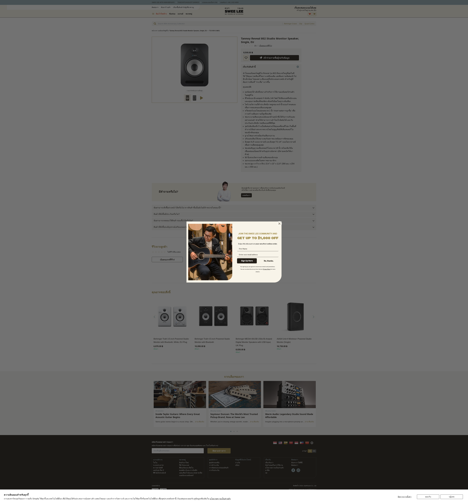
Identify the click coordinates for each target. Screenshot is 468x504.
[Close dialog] (279, 223)
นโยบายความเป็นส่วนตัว (220, 499)
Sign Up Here (247, 261)
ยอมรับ (428, 497)
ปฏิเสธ (451, 497)
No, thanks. (268, 261)
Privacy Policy (266, 269)
